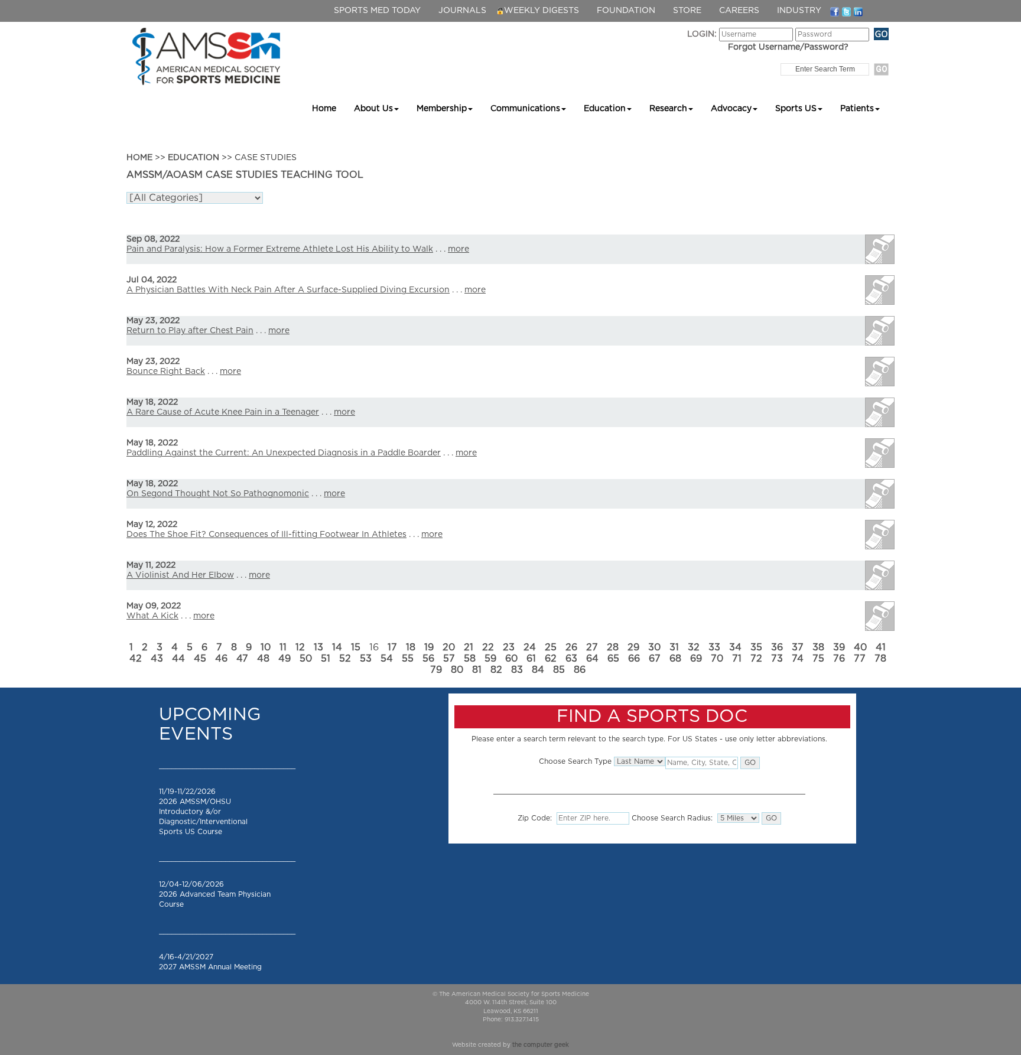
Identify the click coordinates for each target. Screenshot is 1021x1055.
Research (668, 109)
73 (777, 658)
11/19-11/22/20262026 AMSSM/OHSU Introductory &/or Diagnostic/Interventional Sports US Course (203, 812)
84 (538, 670)
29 (633, 647)
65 (613, 658)
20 (449, 647)
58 (470, 658)
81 (477, 670)
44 (178, 658)
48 (263, 658)
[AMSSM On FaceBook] (834, 11)
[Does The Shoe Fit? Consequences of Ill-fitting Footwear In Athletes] (880, 534)
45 (200, 658)
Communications (525, 109)
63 (571, 658)
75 (818, 658)
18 (410, 647)
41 (881, 647)
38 (818, 647)
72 (756, 658)
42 (135, 658)
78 (880, 658)
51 (325, 658)
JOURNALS (462, 10)
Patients (857, 109)
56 (428, 658)
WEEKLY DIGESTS (541, 10)
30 (654, 647)
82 (496, 670)
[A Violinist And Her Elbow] (880, 575)
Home (324, 109)
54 (387, 658)
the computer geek (540, 1045)
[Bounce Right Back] (880, 371)
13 (318, 647)
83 (517, 670)
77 (860, 658)
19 (429, 647)
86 (580, 670)
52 (345, 658)
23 (509, 647)
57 (449, 658)
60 (511, 658)
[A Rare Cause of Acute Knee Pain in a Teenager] (880, 412)
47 (242, 658)
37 (798, 647)
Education (605, 109)
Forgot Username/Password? (788, 47)
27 (592, 647)
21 (468, 647)
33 (714, 647)
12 (300, 647)
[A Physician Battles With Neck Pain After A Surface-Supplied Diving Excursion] (880, 290)
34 (735, 647)
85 (559, 670)
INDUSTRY (799, 10)
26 (571, 647)
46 (221, 658)
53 (366, 658)
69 (696, 658)
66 (634, 658)
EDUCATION (193, 158)
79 (436, 670)
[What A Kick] (880, 616)
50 (306, 658)
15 (355, 647)
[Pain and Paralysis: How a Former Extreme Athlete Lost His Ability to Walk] (880, 249)
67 (655, 658)
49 (284, 658)
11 (283, 647)
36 (777, 647)
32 (694, 647)
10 (266, 647)
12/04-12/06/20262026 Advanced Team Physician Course (215, 894)
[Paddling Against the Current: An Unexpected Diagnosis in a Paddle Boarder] (880, 453)
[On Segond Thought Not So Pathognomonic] (880, 494)
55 (408, 658)
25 (551, 647)
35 (756, 647)
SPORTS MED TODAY (377, 10)
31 (674, 647)
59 (490, 658)
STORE (687, 10)
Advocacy (731, 109)
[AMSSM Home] (206, 56)
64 (592, 658)
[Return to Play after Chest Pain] (880, 331)
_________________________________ (227, 765)
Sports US (796, 109)
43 (157, 658)
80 (457, 670)
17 (392, 647)
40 (860, 647)
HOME (139, 158)
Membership (442, 109)
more (458, 249)
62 (551, 658)
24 (529, 647)
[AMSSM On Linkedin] (858, 11)
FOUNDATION (626, 10)
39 (839, 647)
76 (839, 658)
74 (798, 658)
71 (737, 658)
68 (675, 658)
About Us (373, 109)
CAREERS (739, 10)
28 (613, 647)
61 (531, 658)
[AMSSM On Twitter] (846, 11)
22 (488, 647)
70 (717, 658)
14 (337, 647)
